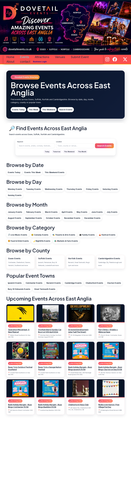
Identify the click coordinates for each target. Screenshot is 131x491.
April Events (67, 212)
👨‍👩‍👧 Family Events (87, 235)
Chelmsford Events (94, 283)
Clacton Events (114, 283)
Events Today (18, 110)
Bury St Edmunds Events (19, 289)
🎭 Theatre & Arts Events (63, 235)
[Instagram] (107, 59)
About (10, 61)
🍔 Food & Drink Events (18, 241)
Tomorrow (56, 151)
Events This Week (32, 172)
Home (10, 57)
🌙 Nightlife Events (41, 241)
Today (47, 151)
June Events (97, 212)
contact (25, 61)
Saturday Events (110, 189)
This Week (33, 110)
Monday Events (15, 189)
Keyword (20, 141)
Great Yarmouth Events (44, 289)
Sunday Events (14, 195)
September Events (33, 218)
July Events (112, 212)
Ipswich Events (15, 283)
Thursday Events (74, 189)
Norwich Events (53, 283)
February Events (33, 212)
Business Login (40, 62)
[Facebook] (114, 59)
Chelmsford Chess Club (78, 405)
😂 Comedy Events (39, 235)
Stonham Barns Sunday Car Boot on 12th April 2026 (49, 330)
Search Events (65, 110)
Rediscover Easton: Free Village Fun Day (108, 406)
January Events (15, 212)
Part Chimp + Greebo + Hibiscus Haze (108, 330)
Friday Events (92, 189)
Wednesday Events (53, 189)
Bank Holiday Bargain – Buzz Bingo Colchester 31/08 (20, 406)
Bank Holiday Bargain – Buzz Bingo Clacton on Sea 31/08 (110, 368)
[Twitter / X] (125, 59)
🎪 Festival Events (107, 235)
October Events (53, 218)
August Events (14, 218)
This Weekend (48, 110)
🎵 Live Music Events (17, 235)
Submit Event (80, 57)
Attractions (42, 57)
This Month (82, 151)
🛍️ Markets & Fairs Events (66, 241)
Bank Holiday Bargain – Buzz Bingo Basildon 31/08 (50, 406)
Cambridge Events (73, 283)
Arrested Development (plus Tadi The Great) (78, 330)
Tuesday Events (33, 189)
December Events (92, 218)
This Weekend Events (54, 172)
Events (24, 57)
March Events (51, 212)
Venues (60, 57)
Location (59, 141)
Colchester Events (34, 283)
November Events (72, 218)
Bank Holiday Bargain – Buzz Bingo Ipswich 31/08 (80, 368)
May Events (82, 212)
